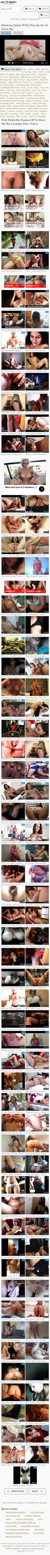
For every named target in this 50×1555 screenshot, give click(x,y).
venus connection (24, 1519)
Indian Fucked (23, 103)
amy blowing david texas (18, 1529)
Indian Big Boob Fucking (12, 101)
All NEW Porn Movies (36, 1503)
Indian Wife (6, 106)
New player (6, 33)
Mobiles (43, 111)
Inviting (19, 111)
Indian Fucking (38, 103)
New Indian (25, 114)
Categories (33, 19)
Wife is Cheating (37, 116)
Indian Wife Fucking (37, 109)
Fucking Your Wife (16, 98)
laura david (11, 1526)
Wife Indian (22, 116)
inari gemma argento (16, 1512)
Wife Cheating (7, 116)
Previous (17, 1491)
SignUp (31, 9)
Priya (43, 114)
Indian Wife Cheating (23, 106)
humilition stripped (30, 1526)
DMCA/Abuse (13, 1549)
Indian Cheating (33, 101)
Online (36, 114)
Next (35, 1491)
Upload (44, 9)
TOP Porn (15, 19)
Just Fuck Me (31, 111)
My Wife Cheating (9, 114)
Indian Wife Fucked (16, 109)
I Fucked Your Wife (35, 98)
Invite (3, 111)
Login (45, 15)
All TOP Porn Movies (13, 1503)
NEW (24, 19)
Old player (18, 33)
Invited (10, 111)
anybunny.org (37, 1549)
